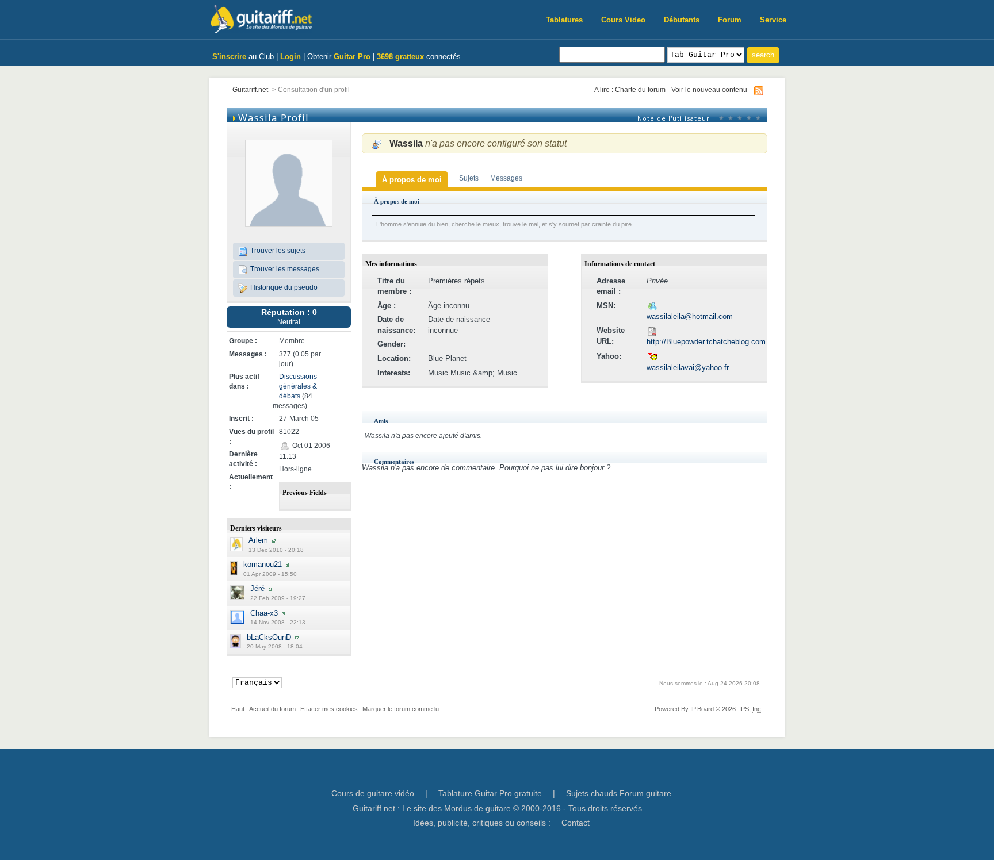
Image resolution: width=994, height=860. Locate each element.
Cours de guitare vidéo (372, 793)
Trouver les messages (283, 268)
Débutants (681, 20)
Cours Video (623, 20)
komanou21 (262, 564)
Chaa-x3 (264, 613)
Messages (506, 178)
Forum (729, 20)
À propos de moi (412, 179)
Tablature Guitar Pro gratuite (490, 793)
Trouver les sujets (276, 250)
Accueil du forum (272, 708)
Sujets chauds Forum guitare (618, 793)
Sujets (469, 178)
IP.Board (702, 708)
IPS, (750, 708)
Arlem (258, 540)
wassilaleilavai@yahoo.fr (688, 367)
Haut (237, 708)
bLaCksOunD (269, 637)
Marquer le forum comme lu (400, 708)
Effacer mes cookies (329, 708)
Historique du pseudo (283, 287)
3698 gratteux (400, 56)
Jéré (257, 588)
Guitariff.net (250, 89)
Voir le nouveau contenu (709, 89)
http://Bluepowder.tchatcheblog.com (706, 341)
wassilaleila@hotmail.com (690, 316)
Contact (575, 822)
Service (773, 20)
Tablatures (564, 20)
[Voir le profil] (273, 540)
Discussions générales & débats (298, 386)
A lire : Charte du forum (630, 89)
